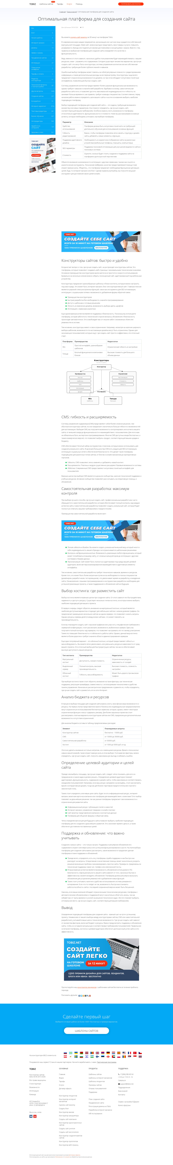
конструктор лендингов (87, 987)
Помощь (79, 4)
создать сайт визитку (78, 37)
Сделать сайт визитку (67, 1105)
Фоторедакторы (37, 121)
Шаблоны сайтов (46, 4)
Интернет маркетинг (38, 106)
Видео (61, 1078)
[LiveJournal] (88, 995)
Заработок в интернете (35, 127)
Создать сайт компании (68, 1119)
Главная (62, 12)
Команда (32, 1094)
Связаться (122, 1080)
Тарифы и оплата (37, 74)
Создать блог (64, 1108)
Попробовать (131, 4)
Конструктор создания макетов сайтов (70, 1137)
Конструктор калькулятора (69, 1116)
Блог (33, 33)
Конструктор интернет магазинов (67, 1100)
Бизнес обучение (37, 116)
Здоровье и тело (37, 132)
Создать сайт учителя (67, 1128)
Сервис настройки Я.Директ (128, 1102)
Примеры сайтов (95, 1085)
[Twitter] (81, 995)
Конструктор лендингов (68, 1096)
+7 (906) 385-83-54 (126, 1074)
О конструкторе (35, 1084)
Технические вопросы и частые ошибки (39, 85)
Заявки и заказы (37, 53)
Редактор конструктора (36, 79)
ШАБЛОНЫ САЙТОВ (86, 1030)
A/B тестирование (95, 1113)
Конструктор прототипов (68, 1141)
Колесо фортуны (124, 1105)
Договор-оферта (65, 1088)
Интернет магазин (37, 43)
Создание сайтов (37, 96)
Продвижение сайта (96, 1103)
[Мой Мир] (86, 995)
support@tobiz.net (126, 1084)
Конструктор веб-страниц (68, 1145)
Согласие (66, 1157)
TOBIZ (32, 4)
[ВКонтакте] (79, 995)
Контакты (121, 1095)
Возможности (34, 1087)
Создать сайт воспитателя (68, 1132)
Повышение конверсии (35, 68)
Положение (58, 1157)
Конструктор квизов (66, 1112)
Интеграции (35, 63)
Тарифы (60, 4)
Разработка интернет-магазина (100, 1110)
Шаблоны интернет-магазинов (100, 1078)
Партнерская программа (106, 1062)
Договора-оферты (74, 1155)
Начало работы (36, 38)
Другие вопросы (37, 91)
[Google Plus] (90, 995)
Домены (34, 48)
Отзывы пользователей (97, 1088)
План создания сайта (96, 1099)
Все (32, 28)
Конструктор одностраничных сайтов (70, 1124)
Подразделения (124, 1087)
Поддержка (93, 1092)
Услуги (69, 4)
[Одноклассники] (83, 995)
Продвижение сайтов (38, 58)
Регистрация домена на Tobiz (100, 1106)
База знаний (72, 12)
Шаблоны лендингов (97, 1081)
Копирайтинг (36, 101)
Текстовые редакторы (39, 111)
